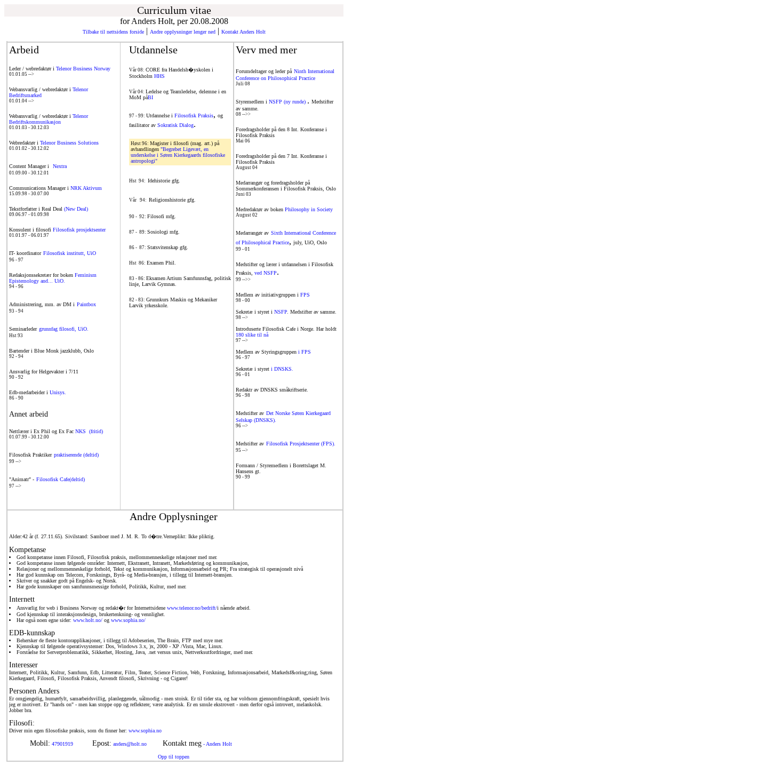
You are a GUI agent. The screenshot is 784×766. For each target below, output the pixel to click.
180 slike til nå (252, 335)
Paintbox (86, 304)
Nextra (60, 166)
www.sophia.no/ (128, 620)
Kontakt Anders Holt (243, 32)
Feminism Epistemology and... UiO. (53, 278)
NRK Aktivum (86, 188)
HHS (159, 76)
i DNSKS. (282, 369)
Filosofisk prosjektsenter (79, 230)
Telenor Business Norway (83, 68)
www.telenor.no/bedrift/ (192, 608)
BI (150, 97)
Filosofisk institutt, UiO (69, 253)
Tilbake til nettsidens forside (113, 32)
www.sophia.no (187, 730)
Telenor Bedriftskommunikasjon (48, 119)
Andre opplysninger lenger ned (182, 32)
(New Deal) (76, 209)
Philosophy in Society (308, 209)
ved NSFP (265, 273)
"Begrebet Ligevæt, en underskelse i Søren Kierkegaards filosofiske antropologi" (178, 155)
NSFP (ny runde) (288, 102)
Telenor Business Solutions (69, 143)
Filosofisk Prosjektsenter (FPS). (300, 443)
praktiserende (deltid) (76, 455)
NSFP (280, 312)
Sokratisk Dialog (175, 125)
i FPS (304, 352)
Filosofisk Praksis (193, 115)
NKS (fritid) (89, 431)
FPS (305, 295)
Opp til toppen (173, 757)
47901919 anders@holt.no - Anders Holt (140, 744)
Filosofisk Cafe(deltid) (60, 479)
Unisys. (58, 392)
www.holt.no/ (87, 620)
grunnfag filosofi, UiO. (64, 329)
